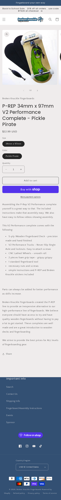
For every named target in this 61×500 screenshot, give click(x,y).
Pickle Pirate (12, 156)
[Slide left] (23, 90)
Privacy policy (34, 493)
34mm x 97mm (13, 144)
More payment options (30, 197)
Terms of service (50, 493)
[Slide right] (37, 90)
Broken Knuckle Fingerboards (29, 489)
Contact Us (12, 394)
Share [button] (9, 354)
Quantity (6, 163)
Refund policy (19, 493)
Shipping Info (13, 401)
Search (9, 387)
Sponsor (10, 422)
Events (9, 415)
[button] (3, 19)
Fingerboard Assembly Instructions (24, 408)
